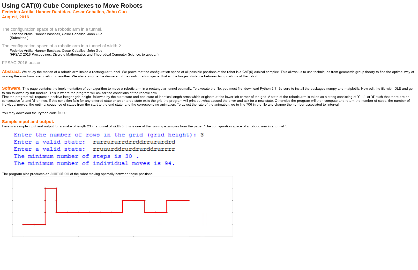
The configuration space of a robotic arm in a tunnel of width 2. (62, 46)
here (62, 112)
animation (59, 173)
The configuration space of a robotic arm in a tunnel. (52, 29)
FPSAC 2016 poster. (22, 62)
